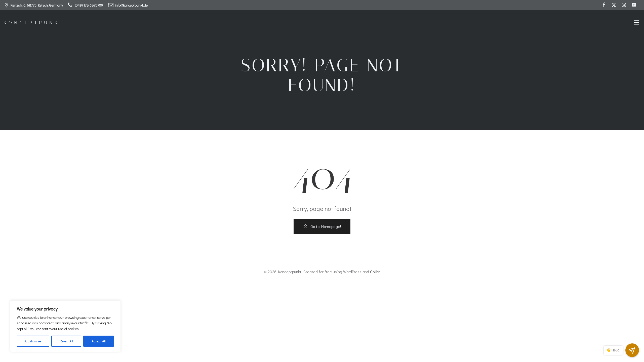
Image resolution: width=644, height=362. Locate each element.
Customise (33, 341)
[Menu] (636, 22)
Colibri (375, 271)
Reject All (66, 341)
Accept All (99, 341)
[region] (65, 326)
